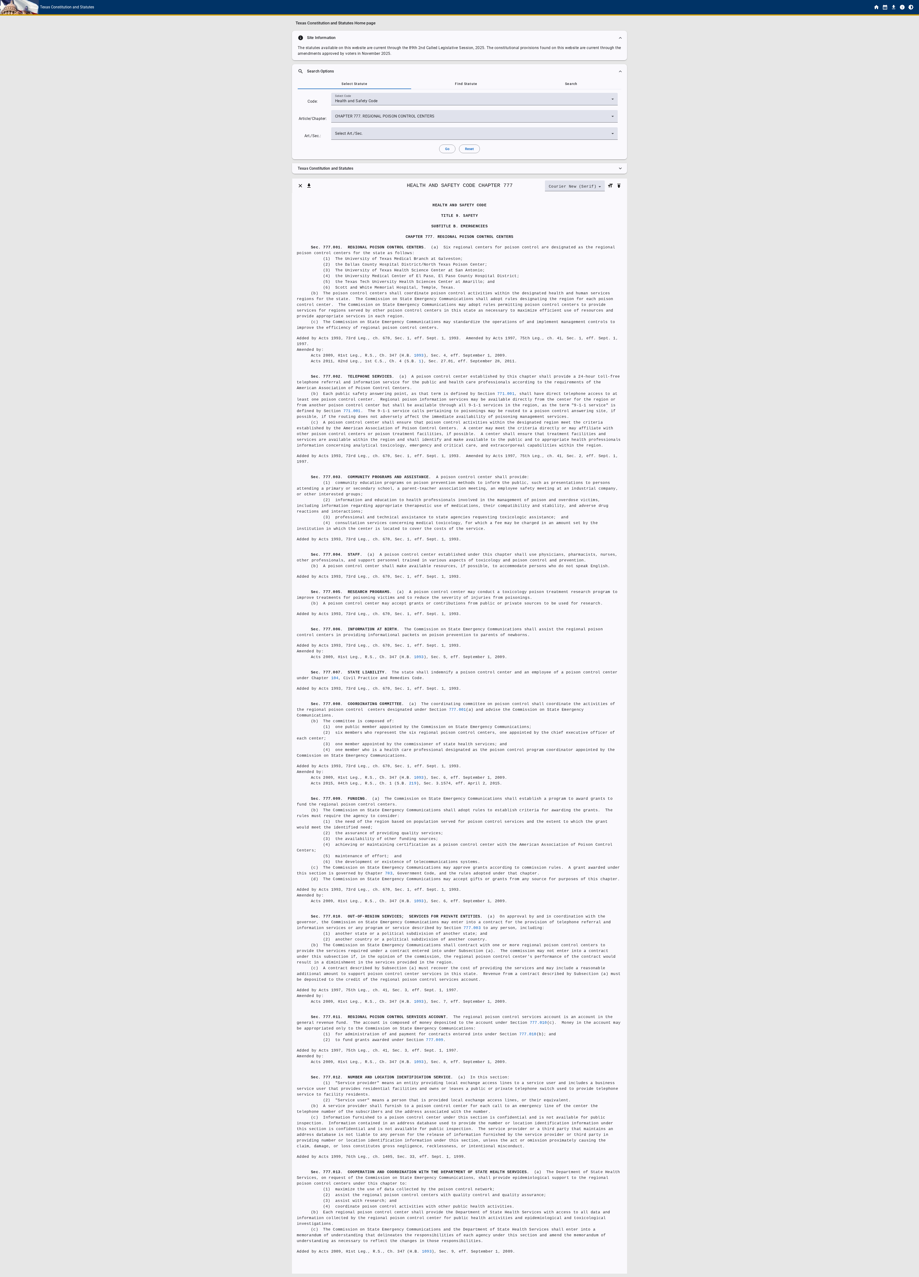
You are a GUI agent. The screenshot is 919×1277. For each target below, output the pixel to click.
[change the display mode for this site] (911, 7)
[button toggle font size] (610, 185)
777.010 (538, 1023)
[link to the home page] (876, 7)
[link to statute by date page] (885, 7)
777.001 (457, 710)
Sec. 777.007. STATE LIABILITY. (349, 672)
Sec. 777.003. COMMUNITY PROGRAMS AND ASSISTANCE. (371, 477)
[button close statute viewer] (300, 185)
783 (388, 873)
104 (335, 678)
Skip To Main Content (483, 7)
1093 (419, 355)
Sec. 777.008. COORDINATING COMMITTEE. (357, 704)
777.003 (472, 928)
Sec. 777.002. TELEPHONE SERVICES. (352, 377)
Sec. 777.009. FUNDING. (339, 799)
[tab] (354, 83)
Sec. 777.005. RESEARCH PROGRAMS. (351, 592)
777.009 (434, 1040)
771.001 (506, 394)
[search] (459, 71)
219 (412, 783)
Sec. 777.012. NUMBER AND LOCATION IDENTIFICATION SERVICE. (382, 1077)
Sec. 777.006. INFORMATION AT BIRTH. (355, 629)
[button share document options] (309, 185)
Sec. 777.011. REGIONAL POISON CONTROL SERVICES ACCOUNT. (379, 1017)
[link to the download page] (893, 7)
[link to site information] (902, 7)
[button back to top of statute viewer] (619, 185)
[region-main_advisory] (459, 38)
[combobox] (474, 101)
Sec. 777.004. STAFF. (336, 555)
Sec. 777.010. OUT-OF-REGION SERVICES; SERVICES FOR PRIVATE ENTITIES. (397, 916)
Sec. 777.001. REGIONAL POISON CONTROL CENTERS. (368, 247)
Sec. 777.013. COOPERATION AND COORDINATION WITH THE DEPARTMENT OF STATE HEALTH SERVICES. (420, 1172)
